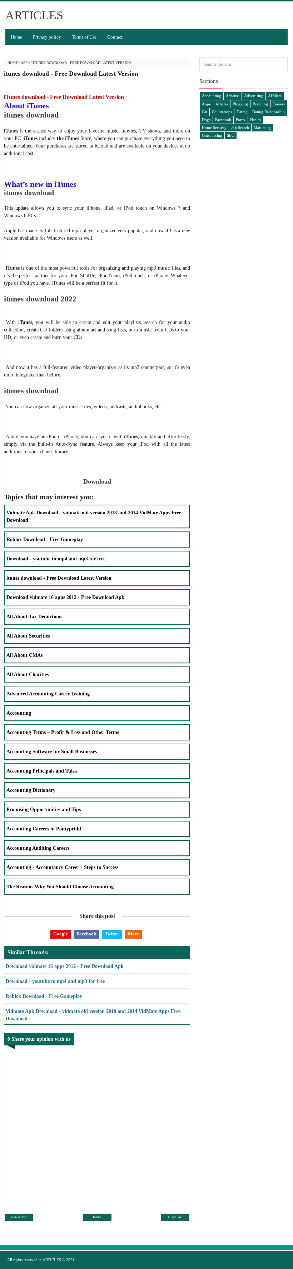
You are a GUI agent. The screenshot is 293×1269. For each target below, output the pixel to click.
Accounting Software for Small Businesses (51, 751)
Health (255, 120)
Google (60, 933)
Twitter (112, 933)
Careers (279, 104)
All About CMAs (24, 655)
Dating (242, 112)
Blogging (240, 104)
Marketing (262, 127)
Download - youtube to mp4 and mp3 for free (55, 558)
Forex (240, 120)
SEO (230, 135)
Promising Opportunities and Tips (43, 809)
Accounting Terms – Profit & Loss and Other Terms (62, 732)
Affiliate (275, 96)
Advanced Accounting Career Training (48, 693)
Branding (260, 104)
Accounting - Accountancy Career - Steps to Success (62, 867)
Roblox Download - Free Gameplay (44, 539)
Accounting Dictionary (30, 790)
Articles (221, 104)
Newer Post (19, 1217)
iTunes (11, 131)
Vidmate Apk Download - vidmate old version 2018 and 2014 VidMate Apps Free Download (93, 516)
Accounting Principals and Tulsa (41, 771)
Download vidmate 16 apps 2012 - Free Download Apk (65, 597)
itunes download (31, 114)
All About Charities (27, 674)
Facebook (86, 933)
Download (97, 481)
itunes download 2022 (40, 298)
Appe (25, 63)
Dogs (206, 120)
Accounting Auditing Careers (37, 848)
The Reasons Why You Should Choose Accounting (60, 886)
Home (16, 37)
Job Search (240, 127)
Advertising (253, 96)
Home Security (214, 127)
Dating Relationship (268, 112)
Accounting (18, 713)
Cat (204, 112)
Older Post (175, 1217)
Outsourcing (212, 135)
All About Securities (28, 636)
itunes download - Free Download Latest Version (58, 578)
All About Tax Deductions (34, 616)
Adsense (232, 96)
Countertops (222, 112)
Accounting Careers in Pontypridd (43, 828)
